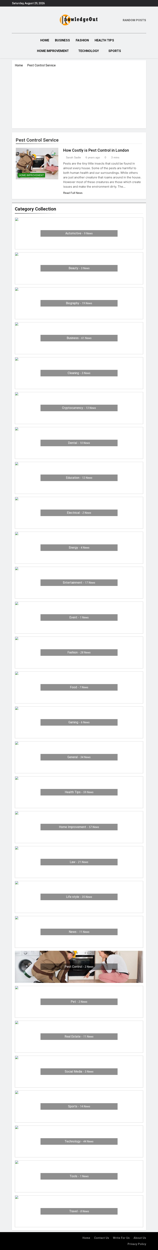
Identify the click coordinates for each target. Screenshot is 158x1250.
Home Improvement (53, 51)
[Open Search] (145, 45)
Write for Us (121, 1238)
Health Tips (104, 40)
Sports (114, 51)
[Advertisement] (79, 97)
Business (62, 40)
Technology (88, 51)
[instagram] (19, 20)
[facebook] (14, 20)
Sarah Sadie (73, 157)
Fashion (82, 40)
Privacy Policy (137, 1244)
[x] (22, 20)
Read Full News (72, 192)
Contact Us (101, 1238)
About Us (140, 1238)
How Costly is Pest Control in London (96, 150)
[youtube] (30, 20)
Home (44, 40)
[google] (26, 20)
